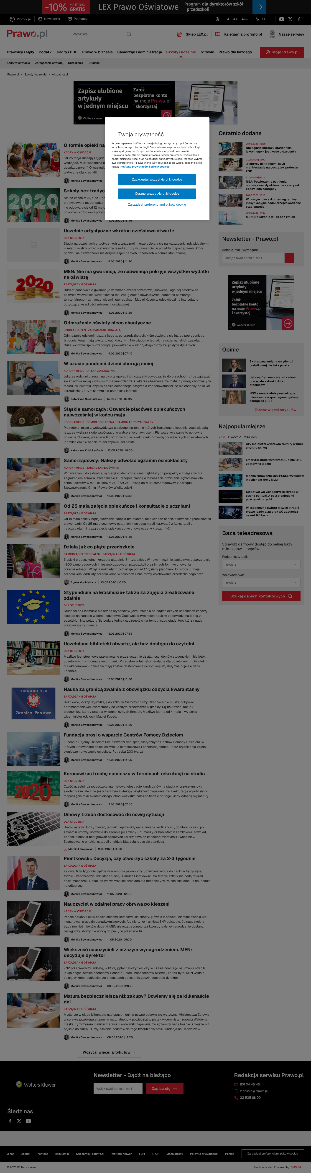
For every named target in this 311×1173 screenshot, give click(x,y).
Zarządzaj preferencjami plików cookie (157, 204)
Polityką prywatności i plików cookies (145, 166)
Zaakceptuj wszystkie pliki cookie (157, 179)
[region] (157, 168)
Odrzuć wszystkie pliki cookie (157, 193)
